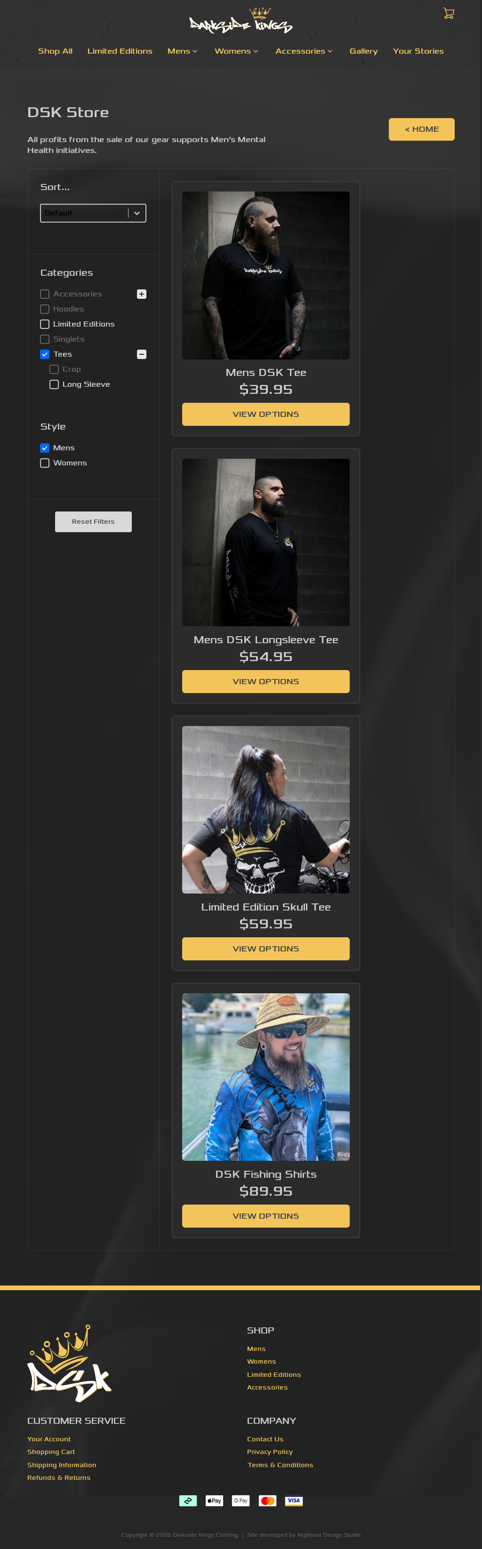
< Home (421, 129)
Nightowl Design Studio (329, 1535)
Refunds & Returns (59, 1478)
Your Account (49, 1439)
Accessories (267, 1387)
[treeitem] (93, 324)
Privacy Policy (270, 1452)
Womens (261, 1361)
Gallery (364, 51)
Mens (256, 1349)
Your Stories (418, 51)
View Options (266, 414)
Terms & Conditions (280, 1465)
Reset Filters (93, 522)
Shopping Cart (51, 1452)
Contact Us (265, 1439)
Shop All (55, 51)
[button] (93, 294)
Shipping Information (61, 1465)
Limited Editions (120, 51)
